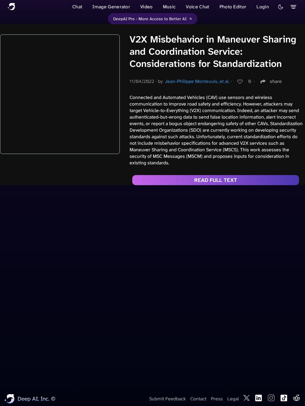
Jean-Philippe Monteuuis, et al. (197, 81)
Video (146, 7)
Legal (233, 399)
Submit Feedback (167, 399)
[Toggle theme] (280, 7)
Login (262, 7)
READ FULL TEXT (215, 180)
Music (169, 7)
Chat (77, 7)
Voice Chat (197, 7)
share (276, 81)
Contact (198, 399)
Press (217, 399)
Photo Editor (233, 7)
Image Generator (111, 7)
